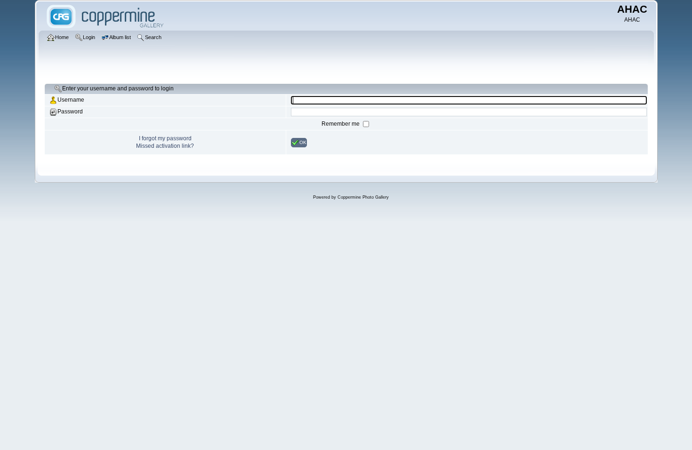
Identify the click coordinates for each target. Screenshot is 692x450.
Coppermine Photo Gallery (363, 197)
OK (302, 142)
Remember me (341, 124)
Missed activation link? (165, 146)
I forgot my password (165, 138)
